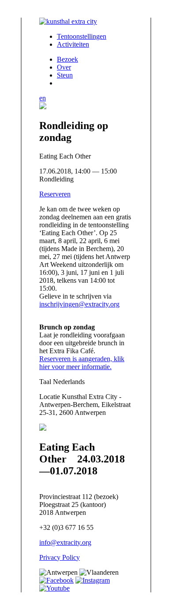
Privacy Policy (59, 557)
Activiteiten (73, 44)
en (42, 98)
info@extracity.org (65, 542)
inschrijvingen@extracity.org (79, 304)
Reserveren (55, 194)
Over (64, 67)
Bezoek (67, 59)
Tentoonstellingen (81, 36)
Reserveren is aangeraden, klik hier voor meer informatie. (81, 362)
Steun (65, 75)
